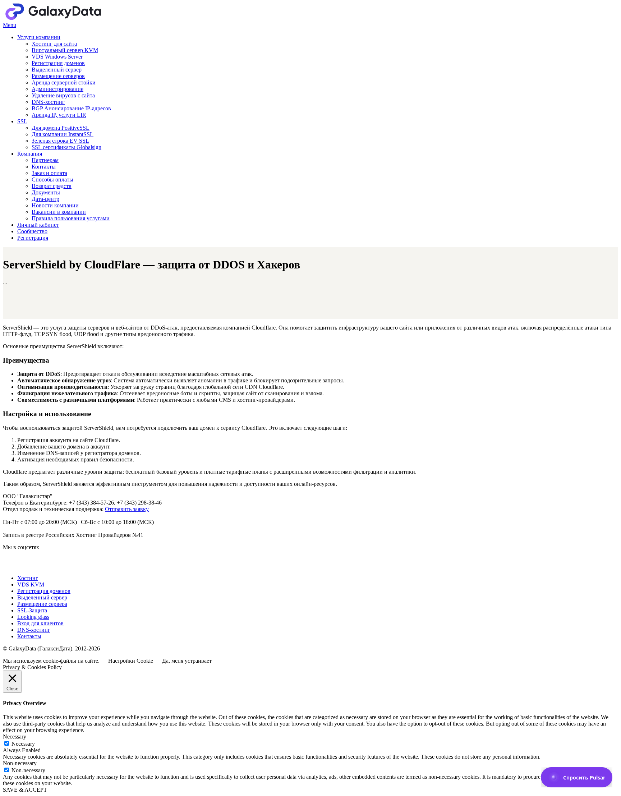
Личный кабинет (38, 225)
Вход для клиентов (40, 623)
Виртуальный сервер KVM (65, 50)
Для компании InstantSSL (62, 134)
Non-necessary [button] (20, 763)
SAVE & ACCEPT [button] (25, 790)
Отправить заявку (127, 509)
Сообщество (32, 231)
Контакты (44, 167)
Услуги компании (38, 37)
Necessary (23, 744)
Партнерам (45, 160)
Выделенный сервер (57, 69)
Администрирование (57, 89)
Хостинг (27, 578)
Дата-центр (45, 199)
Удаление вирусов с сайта (63, 95)
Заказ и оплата (49, 173)
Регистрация (32, 238)
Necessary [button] (14, 736)
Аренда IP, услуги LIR (59, 115)
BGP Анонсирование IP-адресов (71, 108)
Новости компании (55, 205)
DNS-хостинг (48, 102)
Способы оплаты (52, 179)
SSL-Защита (32, 610)
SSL (22, 121)
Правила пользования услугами (71, 218)
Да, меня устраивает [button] (187, 661)
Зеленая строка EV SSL (60, 141)
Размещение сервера (42, 604)
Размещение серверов (58, 76)
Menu (9, 25)
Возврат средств (52, 186)
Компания (29, 154)
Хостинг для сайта (54, 44)
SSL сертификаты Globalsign (66, 147)
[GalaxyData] (75, 18)
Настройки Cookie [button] (130, 661)
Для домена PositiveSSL (60, 128)
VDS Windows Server (57, 57)
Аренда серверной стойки (64, 82)
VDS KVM (30, 584)
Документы (46, 192)
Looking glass (33, 617)
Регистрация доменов (58, 63)
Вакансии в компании (59, 212)
